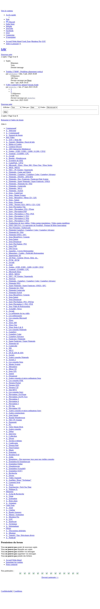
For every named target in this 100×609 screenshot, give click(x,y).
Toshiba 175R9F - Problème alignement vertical (24, 72)
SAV (3, 49)
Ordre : (43, 107)
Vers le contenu (7, 11)
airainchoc (13, 87)
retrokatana (13, 74)
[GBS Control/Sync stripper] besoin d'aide (22, 85)
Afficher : (7, 107)
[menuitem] (10, 24)
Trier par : (26, 107)
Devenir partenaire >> (50, 577)
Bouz (29, 80)
